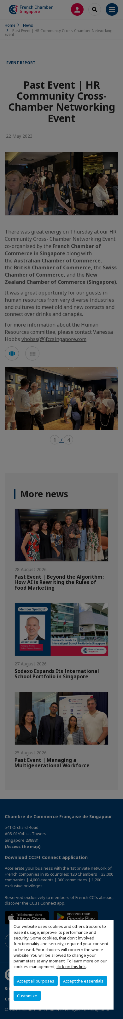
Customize (27, 996)
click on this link (71, 966)
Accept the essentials (83, 981)
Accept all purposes (35, 981)
